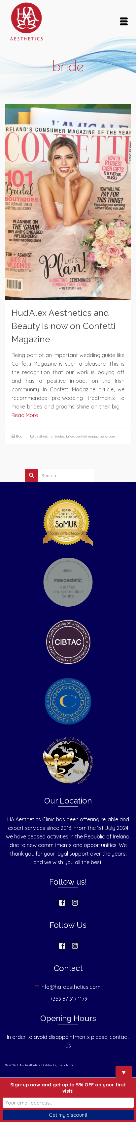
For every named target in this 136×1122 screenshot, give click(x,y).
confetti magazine (90, 436)
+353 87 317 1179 (68, 998)
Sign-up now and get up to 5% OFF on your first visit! (68, 1087)
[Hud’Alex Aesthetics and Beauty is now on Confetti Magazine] (68, 201)
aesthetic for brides (49, 436)
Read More (25, 415)
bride (70, 436)
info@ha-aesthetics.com (71, 987)
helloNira (65, 1065)
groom (110, 436)
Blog (19, 436)
